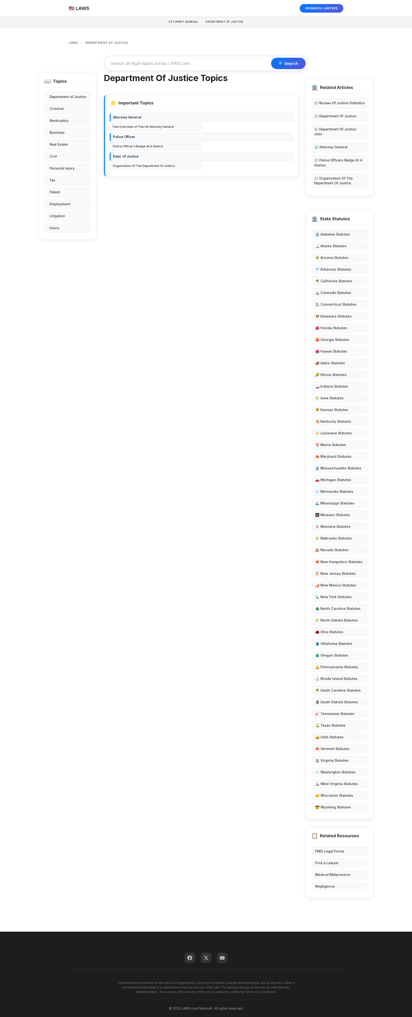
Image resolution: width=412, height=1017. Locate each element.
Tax (52, 180)
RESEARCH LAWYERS (321, 8)
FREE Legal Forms (329, 851)
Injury (54, 228)
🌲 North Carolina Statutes (337, 608)
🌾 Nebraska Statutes (333, 538)
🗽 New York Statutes (333, 597)
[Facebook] (190, 958)
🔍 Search (288, 63)
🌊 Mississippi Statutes (334, 503)
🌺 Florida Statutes (331, 328)
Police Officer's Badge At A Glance (138, 146)
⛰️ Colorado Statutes (333, 293)
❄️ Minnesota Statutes (334, 491)
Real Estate (59, 144)
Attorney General (183, 21)
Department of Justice (68, 97)
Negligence (325, 886)
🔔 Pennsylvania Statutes (336, 667)
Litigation (57, 216)
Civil (53, 156)
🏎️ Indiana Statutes (331, 386)
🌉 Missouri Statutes (332, 515)
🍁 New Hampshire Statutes (338, 562)
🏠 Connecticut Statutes (335, 304)
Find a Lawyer (327, 863)
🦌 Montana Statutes (332, 526)
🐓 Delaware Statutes (333, 316)
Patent (55, 192)
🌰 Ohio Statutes (329, 632)
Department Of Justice (224, 21)
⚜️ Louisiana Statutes (333, 433)
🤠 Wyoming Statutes (333, 807)
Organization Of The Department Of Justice (144, 166)
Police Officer (124, 137)
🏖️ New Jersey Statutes (335, 573)
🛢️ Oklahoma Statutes (333, 644)
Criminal (57, 109)
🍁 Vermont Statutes (332, 749)
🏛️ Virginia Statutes (332, 760)
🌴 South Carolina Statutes (338, 690)
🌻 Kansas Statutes (331, 410)
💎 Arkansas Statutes (333, 269)
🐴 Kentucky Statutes (333, 421)
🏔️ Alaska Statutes (331, 246)
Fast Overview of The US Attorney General (143, 126)
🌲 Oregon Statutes (331, 655)
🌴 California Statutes (333, 281)
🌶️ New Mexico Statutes (335, 585)
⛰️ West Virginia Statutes (336, 784)
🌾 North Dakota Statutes (336, 620)
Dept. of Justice (126, 156)
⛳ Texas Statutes (330, 725)
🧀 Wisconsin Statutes (334, 795)
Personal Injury (62, 168)
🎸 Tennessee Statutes (334, 714)
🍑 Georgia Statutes (332, 340)
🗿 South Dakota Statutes (336, 702)
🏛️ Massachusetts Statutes (338, 468)
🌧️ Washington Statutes (335, 772)
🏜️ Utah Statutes (329, 737)
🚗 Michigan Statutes (333, 480)
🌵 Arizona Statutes (331, 258)
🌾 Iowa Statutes (329, 398)
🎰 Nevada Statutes (332, 550)
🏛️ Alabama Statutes (332, 234)
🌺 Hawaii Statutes (331, 351)
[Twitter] (206, 958)
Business (57, 132)
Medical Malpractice (332, 875)
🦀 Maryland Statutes (333, 456)
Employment (60, 204)
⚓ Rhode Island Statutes (336, 679)
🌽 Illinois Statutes (330, 375)
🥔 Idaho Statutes (330, 363)
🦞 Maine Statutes (330, 445)
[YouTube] (222, 958)
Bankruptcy (59, 120)
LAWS (73, 43)
